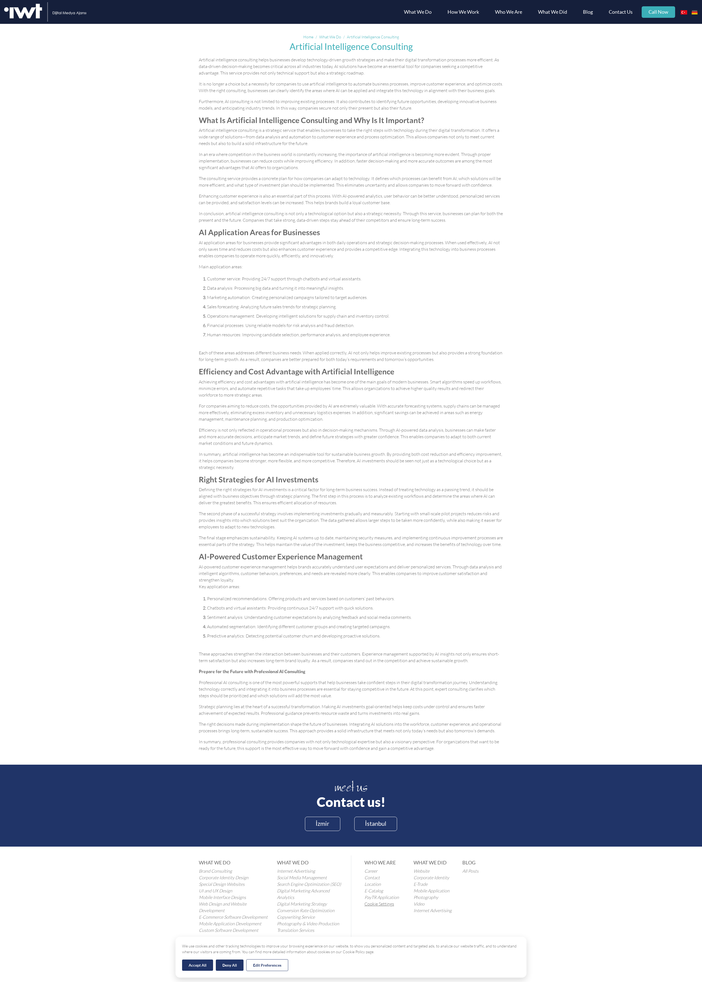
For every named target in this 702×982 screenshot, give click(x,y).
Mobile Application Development (230, 923)
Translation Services (295, 930)
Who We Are (508, 12)
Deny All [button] (229, 965)
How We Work (463, 12)
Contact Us (621, 12)
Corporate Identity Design (223, 877)
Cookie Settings (379, 903)
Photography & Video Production (308, 923)
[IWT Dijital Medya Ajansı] (45, 12)
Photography (426, 897)
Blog (588, 12)
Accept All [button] (197, 965)
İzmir (322, 823)
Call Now (658, 12)
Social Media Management (302, 877)
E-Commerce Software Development (233, 917)
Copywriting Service (296, 917)
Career (370, 871)
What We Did (552, 12)
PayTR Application (381, 897)
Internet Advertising (296, 871)
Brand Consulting (215, 871)
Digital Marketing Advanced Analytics (303, 894)
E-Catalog (373, 890)
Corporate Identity (431, 877)
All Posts (470, 871)
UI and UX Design (215, 890)
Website (421, 871)
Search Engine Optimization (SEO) (309, 884)
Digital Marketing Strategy (302, 903)
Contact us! (351, 801)
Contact (372, 877)
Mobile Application (431, 890)
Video (419, 903)
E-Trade (421, 884)
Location (372, 884)
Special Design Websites (222, 884)
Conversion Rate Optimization (306, 910)
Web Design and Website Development (223, 907)
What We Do (418, 12)
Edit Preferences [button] (267, 965)
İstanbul (375, 823)
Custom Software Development (228, 930)
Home (308, 37)
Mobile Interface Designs (222, 897)
